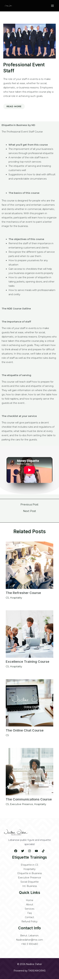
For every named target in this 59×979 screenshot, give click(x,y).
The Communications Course (29, 799)
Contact (29, 917)
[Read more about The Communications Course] (29, 771)
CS (7, 597)
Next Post (29, 511)
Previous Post (29, 504)
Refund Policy (29, 921)
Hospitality (16, 597)
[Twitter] (22, 850)
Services (29, 908)
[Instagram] (29, 850)
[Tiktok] (43, 850)
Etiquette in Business (29, 873)
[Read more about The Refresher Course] (29, 565)
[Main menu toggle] (52, 5)
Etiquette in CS (29, 864)
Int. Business (29, 886)
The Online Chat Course (25, 730)
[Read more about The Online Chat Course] (29, 702)
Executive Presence (21, 804)
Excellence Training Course (27, 662)
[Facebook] (15, 850)
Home (29, 900)
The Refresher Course (23, 593)
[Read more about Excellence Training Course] (29, 634)
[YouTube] (36, 850)
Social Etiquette (29, 881)
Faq (29, 913)
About (29, 904)
